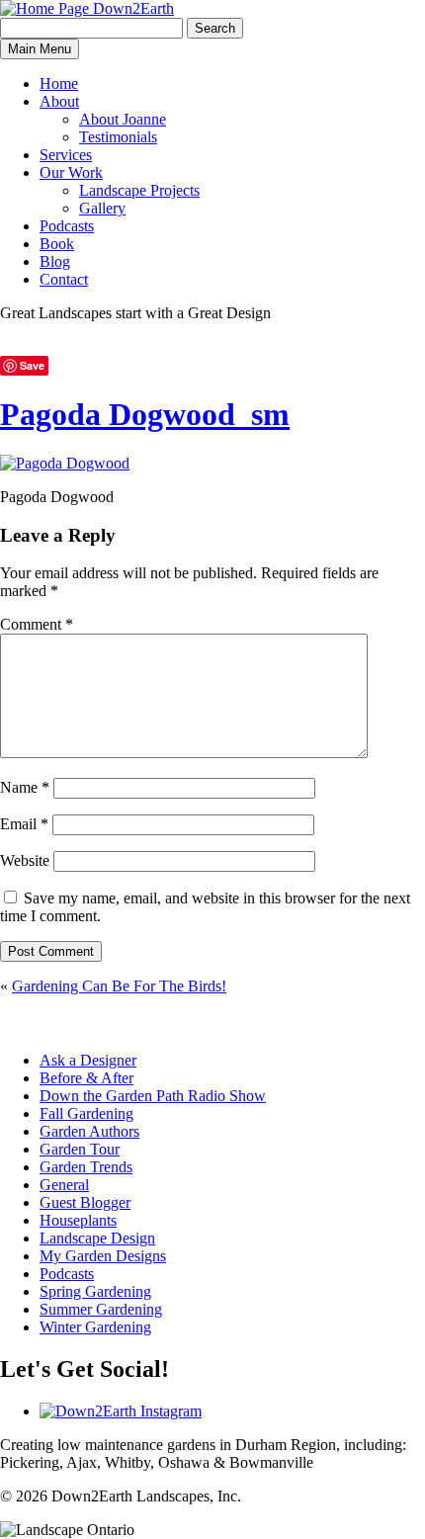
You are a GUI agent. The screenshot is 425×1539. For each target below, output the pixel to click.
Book (57, 243)
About (59, 101)
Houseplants (78, 1220)
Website (24, 860)
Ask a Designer (88, 1060)
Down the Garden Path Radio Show (153, 1095)
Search (215, 28)
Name (24, 787)
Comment (36, 624)
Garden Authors (89, 1131)
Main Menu (39, 49)
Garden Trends (86, 1166)
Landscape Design (97, 1238)
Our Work (71, 172)
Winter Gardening (95, 1327)
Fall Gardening (86, 1113)
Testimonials (118, 136)
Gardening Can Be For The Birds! (119, 986)
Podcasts (67, 225)
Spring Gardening (95, 1291)
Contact (64, 279)
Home (59, 83)
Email (24, 823)
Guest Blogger (85, 1202)
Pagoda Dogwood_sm (145, 414)
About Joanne (122, 119)
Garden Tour (80, 1149)
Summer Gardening (101, 1309)
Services (66, 154)
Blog (55, 261)
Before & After (86, 1077)
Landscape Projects (139, 190)
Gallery (102, 208)
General (64, 1184)
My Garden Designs (103, 1255)
